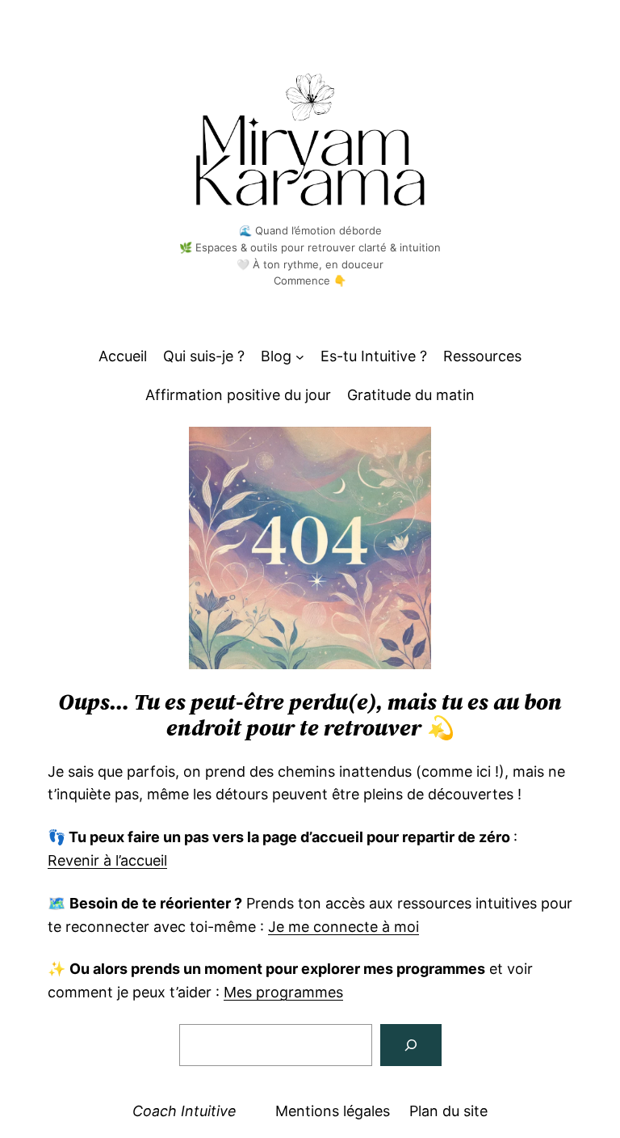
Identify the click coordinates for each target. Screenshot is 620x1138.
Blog (276, 356)
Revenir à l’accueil (107, 860)
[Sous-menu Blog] (299, 356)
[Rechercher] (411, 1045)
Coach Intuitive (184, 1110)
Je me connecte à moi (343, 926)
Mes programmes (283, 992)
